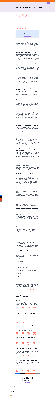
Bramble (17, 333)
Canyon (34, 334)
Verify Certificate (13, 392)
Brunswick (17, 356)
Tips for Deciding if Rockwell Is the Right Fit (22, 19)
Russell (29, 321)
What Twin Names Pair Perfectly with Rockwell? (22, 26)
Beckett (34, 308)
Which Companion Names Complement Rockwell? (22, 27)
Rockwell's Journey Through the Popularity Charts (23, 15)
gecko (16, 290)
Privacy (29, 392)
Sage (28, 342)
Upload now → (27, 382)
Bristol (16, 343)
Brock (16, 344)
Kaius (28, 308)
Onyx (34, 355)
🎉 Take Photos (12, 395)
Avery (34, 356)
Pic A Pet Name (18, 386)
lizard (34, 289)
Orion (22, 309)
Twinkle (23, 371)
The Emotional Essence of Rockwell (21, 18)
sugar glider (35, 290)
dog (16, 289)
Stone (16, 345)
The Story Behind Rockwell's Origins (21, 14)
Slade (28, 343)
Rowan (34, 309)
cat (22, 289)
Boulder (23, 332)
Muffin (17, 371)
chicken (23, 290)
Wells (34, 343)
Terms (29, 391)
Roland (17, 322)
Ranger (29, 309)
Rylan (22, 344)
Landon (29, 345)
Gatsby (34, 307)
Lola (28, 370)
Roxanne (23, 322)
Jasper (34, 344)
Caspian (17, 309)
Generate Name (12, 391)
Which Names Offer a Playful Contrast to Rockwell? (22, 28)
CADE (28, 344)
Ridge (16, 334)
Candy (34, 370)
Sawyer (29, 307)
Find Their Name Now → (27, 36)
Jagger (23, 308)
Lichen (29, 334)
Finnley (17, 308)
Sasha (28, 371)
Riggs (16, 307)
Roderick (34, 321)
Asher (22, 334)
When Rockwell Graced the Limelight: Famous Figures (24, 17)
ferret (28, 290)
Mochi (16, 370)
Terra (34, 333)
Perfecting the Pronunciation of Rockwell (22, 16)
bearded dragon (30, 289)
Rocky (22, 321)
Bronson (23, 307)
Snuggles (23, 370)
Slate (28, 332)
